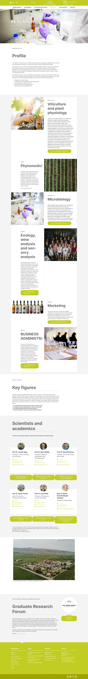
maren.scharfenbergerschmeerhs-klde (67, 508)
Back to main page (14, 676)
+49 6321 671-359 (62, 505)
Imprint (25, 676)
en (13, 2)
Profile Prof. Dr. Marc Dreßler (43, 477)
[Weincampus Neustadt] (50, 2)
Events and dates (15, 656)
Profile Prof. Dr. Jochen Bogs (21, 477)
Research (53, 7)
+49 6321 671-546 (40, 462)
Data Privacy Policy (32, 676)
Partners (13, 667)
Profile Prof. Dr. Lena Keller (43, 519)
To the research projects (59, 151)
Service (72, 7)
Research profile (48, 652)
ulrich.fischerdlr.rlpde (19, 506)
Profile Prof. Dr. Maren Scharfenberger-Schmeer (66, 519)
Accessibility (39, 676)
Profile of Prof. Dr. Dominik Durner (65, 477)
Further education (40, 7)
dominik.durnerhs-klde (64, 464)
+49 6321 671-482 (18, 460)
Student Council (14, 664)
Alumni (12, 666)
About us (13, 652)
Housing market (14, 662)
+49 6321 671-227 (62, 460)
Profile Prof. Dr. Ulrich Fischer (21, 519)
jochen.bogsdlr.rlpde (19, 464)
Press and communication (17, 658)
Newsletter (33, 2)
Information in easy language (49, 676)
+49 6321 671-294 (18, 502)
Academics (27, 7)
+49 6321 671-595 (40, 502)
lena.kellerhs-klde (40, 506)
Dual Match (63, 7)
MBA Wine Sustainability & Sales (35, 662)
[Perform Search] (17, 3)
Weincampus (17, 7)
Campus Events (69, 618)
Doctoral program (49, 660)
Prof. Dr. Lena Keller (20, 633)
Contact (65, 1)
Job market (13, 660)
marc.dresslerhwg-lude (41, 464)
